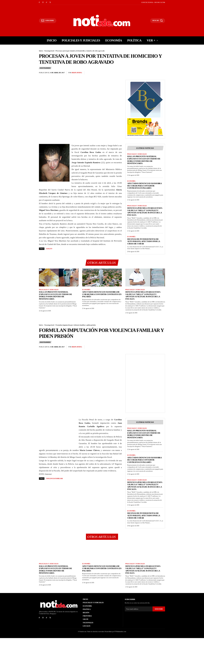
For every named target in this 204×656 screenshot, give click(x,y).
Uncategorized (49, 51)
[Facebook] (39, 2)
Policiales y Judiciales (137, 154)
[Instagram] (43, 2)
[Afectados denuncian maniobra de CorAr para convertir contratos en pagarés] (102, 277)
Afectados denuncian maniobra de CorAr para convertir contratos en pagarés (144, 185)
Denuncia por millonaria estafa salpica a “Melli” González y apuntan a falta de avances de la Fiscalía (144, 211)
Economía (131, 181)
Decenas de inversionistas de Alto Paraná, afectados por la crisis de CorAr (143, 241)
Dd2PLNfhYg (77, 73)
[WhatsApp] (162, 73)
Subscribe (159, 609)
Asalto (49, 249)
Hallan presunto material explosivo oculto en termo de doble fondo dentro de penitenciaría (143, 159)
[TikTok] (46, 2)
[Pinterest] (157, 73)
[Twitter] (50, 2)
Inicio (41, 51)
